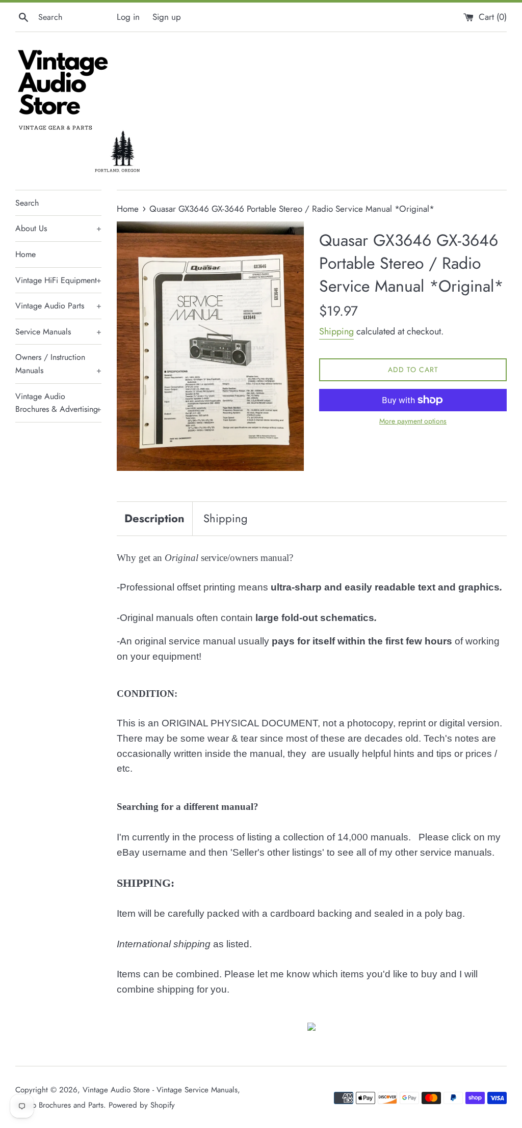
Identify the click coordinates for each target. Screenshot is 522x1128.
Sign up (166, 17)
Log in (128, 17)
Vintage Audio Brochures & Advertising (58, 402)
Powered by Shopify (142, 1105)
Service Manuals (58, 331)
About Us (58, 228)
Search (27, 203)
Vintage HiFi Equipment (58, 280)
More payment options (413, 421)
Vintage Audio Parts (58, 306)
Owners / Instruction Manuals (58, 363)
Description (154, 518)
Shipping (336, 331)
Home (25, 254)
